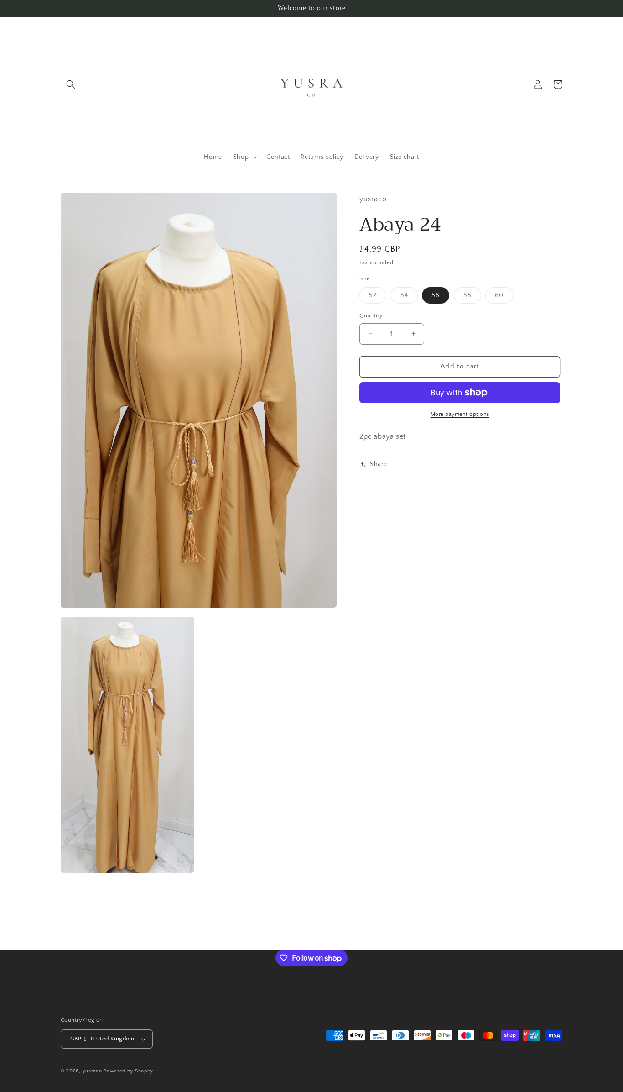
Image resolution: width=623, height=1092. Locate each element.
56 (435, 295)
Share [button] (378, 464)
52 (377, 297)
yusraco (92, 1071)
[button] (71, 84)
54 (409, 297)
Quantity (371, 315)
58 (472, 297)
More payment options (460, 414)
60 (504, 297)
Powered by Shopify (128, 1071)
